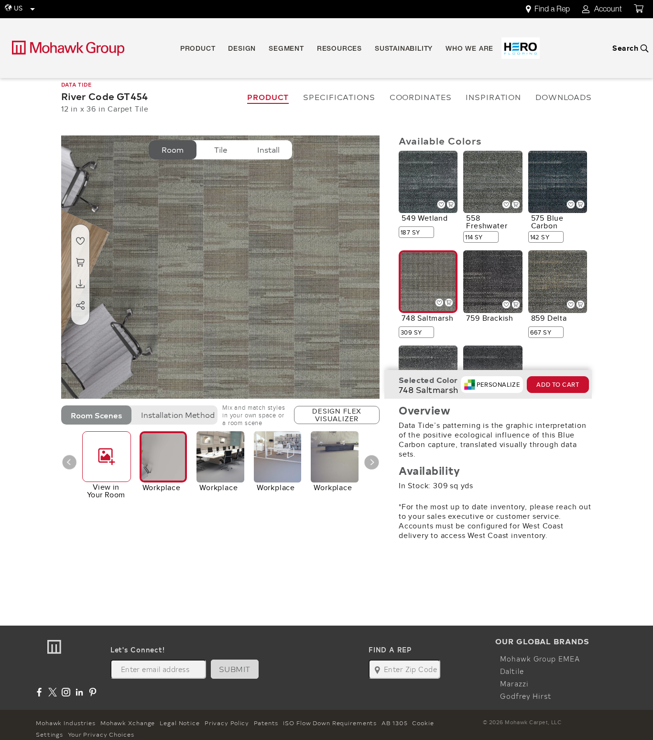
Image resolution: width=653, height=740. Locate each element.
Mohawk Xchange (127, 723)
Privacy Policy (227, 723)
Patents (266, 723)
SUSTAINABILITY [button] (404, 49)
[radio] (172, 149)
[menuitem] (553, 9)
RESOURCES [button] (339, 49)
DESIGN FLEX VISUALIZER (336, 415)
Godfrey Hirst (525, 696)
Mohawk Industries (66, 723)
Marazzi (514, 683)
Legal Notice (180, 723)
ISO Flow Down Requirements (330, 723)
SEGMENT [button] (286, 49)
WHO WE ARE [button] (469, 49)
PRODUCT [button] (198, 49)
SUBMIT (234, 668)
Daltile (511, 671)
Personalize (498, 384)
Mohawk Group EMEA (539, 658)
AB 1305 (394, 723)
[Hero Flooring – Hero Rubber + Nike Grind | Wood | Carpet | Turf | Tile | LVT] (520, 48)
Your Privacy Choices (101, 734)
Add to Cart (557, 384)
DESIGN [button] (242, 49)
